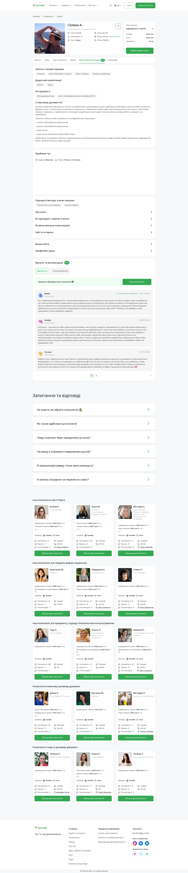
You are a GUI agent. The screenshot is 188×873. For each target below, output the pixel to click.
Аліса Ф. (95, 506)
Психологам (74, 838)
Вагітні (50, 85)
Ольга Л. (96, 629)
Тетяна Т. (138, 753)
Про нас (72, 846)
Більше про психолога (52, 553)
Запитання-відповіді (78, 864)
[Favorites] (110, 5)
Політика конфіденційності (110, 838)
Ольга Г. (96, 753)
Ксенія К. (54, 506)
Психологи (48, 16)
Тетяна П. (55, 753)
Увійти (129, 5)
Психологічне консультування (48, 205)
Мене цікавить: (132, 25)
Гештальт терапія (71, 205)
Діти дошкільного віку (45, 96)
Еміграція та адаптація (101, 74)
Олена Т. (138, 569)
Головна (36, 16)
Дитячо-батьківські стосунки (60, 74)
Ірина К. (54, 693)
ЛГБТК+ (40, 85)
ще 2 (36, 529)
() (42, 271)
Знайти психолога (145, 5)
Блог (71, 855)
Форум (72, 842)
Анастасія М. (57, 569)
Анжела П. (139, 629)
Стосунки (40, 74)
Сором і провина (82, 74)
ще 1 (119, 531)
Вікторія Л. (139, 693)
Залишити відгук (137, 282)
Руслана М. (97, 693)
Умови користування (108, 833)
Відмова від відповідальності (111, 842)
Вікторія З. (139, 506)
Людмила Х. (98, 569)
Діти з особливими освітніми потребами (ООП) (77, 96)
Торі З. (53, 629)
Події (71, 859)
